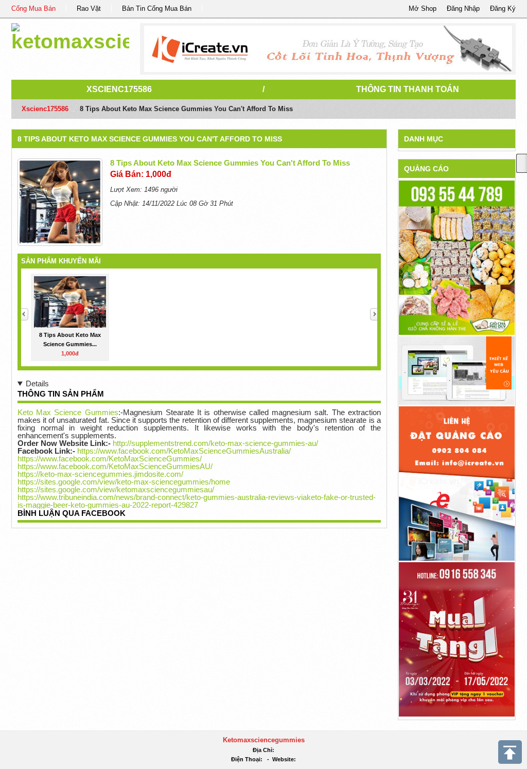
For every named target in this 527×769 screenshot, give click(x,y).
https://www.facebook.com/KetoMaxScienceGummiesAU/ (115, 466)
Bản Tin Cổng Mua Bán (156, 8)
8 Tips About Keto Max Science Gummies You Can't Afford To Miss (149, 139)
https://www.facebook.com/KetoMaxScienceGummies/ (109, 458)
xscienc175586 (119, 89)
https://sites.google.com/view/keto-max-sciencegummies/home (123, 481)
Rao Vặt (89, 8)
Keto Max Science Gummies (67, 412)
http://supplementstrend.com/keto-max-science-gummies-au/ (215, 443)
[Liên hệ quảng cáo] (457, 483)
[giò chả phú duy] (457, 257)
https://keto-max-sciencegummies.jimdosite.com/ (100, 474)
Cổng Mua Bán (33, 8)
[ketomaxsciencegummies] (70, 36)
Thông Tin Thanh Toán (407, 89)
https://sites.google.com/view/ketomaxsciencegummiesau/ (115, 489)
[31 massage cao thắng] (457, 638)
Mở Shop (422, 8)
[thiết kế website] (328, 49)
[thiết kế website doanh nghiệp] (457, 370)
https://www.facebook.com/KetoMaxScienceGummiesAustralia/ (184, 450)
